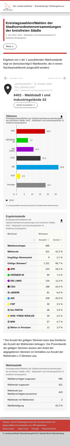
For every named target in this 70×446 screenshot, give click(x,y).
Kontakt (35, 429)
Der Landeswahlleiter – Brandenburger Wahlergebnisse (38, 6)
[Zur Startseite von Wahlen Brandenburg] (8, 6)
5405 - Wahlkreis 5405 (24, 87)
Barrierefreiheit (49, 429)
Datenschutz (8, 429)
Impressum (23, 429)
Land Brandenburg (22, 84)
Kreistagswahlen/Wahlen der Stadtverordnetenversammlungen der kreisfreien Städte (33, 26)
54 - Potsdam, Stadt (42, 84)
